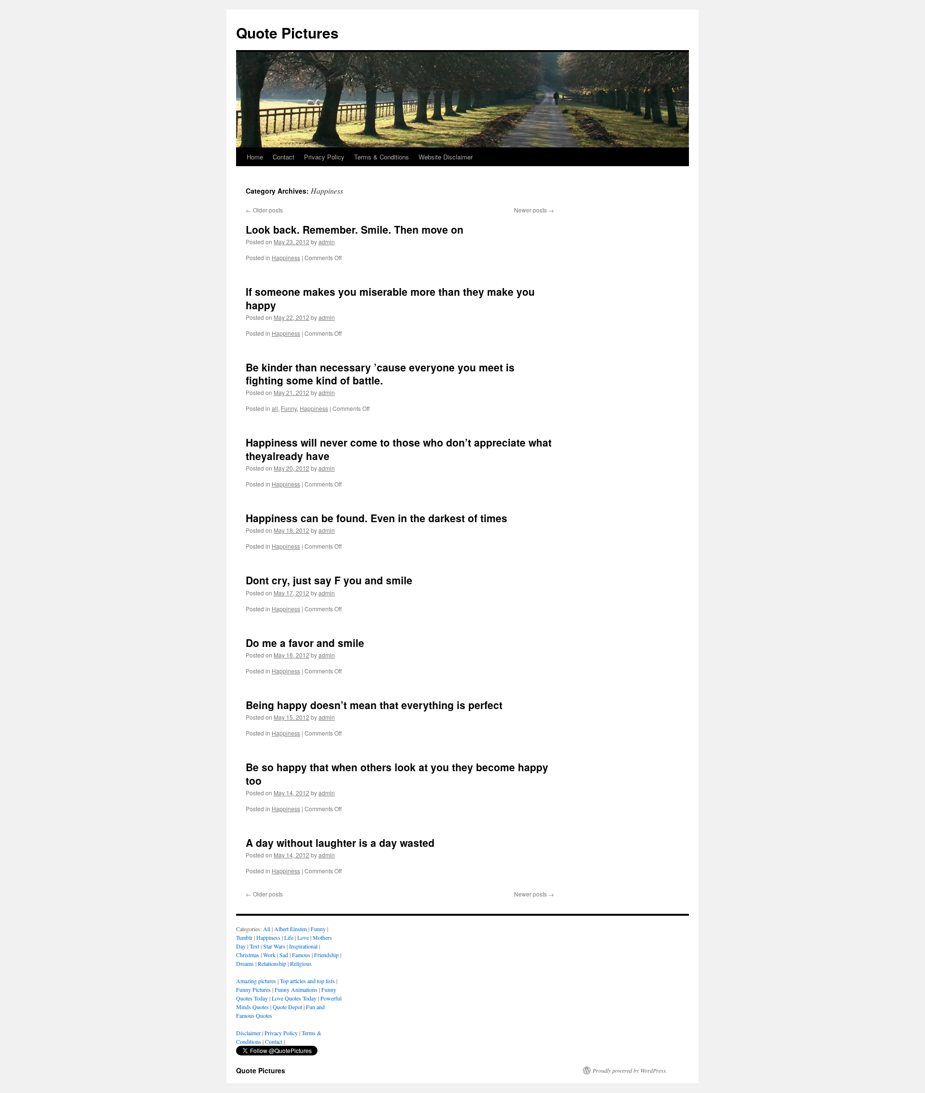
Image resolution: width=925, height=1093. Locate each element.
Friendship (326, 955)
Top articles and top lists (307, 981)
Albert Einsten (290, 929)
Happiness (286, 257)
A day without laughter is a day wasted (340, 842)
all (275, 408)
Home (255, 156)
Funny (289, 408)
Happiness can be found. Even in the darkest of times (376, 518)
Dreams (245, 963)
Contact (283, 156)
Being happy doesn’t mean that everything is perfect (374, 705)
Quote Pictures (287, 32)
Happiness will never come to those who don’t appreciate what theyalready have (399, 448)
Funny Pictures (253, 989)
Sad (283, 955)
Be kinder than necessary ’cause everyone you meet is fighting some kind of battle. (380, 373)
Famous (301, 955)
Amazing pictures (256, 981)
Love (303, 937)
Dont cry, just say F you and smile (329, 580)
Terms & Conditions (381, 156)
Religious (301, 963)
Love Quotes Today (294, 998)
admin (326, 241)
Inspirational (303, 946)
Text (254, 946)
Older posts (264, 210)
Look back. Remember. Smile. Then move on (354, 229)
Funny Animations (296, 989)
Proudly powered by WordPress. (630, 1070)
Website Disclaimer (446, 156)
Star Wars (274, 946)
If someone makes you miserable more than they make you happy (390, 298)
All (266, 929)
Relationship (272, 963)
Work (269, 955)
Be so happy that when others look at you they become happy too (397, 773)
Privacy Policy (324, 156)
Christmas (247, 955)
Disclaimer (248, 1033)
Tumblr (244, 937)
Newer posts (534, 210)
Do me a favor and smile (305, 642)
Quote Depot (287, 1007)
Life (288, 937)
